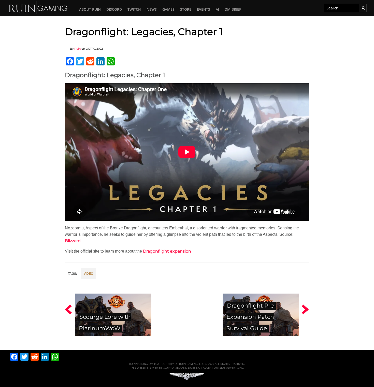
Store (185, 9)
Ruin (77, 48)
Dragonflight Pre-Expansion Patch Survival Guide (251, 317)
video (88, 273)
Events (203, 9)
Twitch (134, 9)
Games (168, 9)
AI (217, 9)
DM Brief (233, 9)
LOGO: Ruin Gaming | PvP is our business (38, 7)
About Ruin (90, 9)
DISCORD (114, 9)
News (152, 9)
